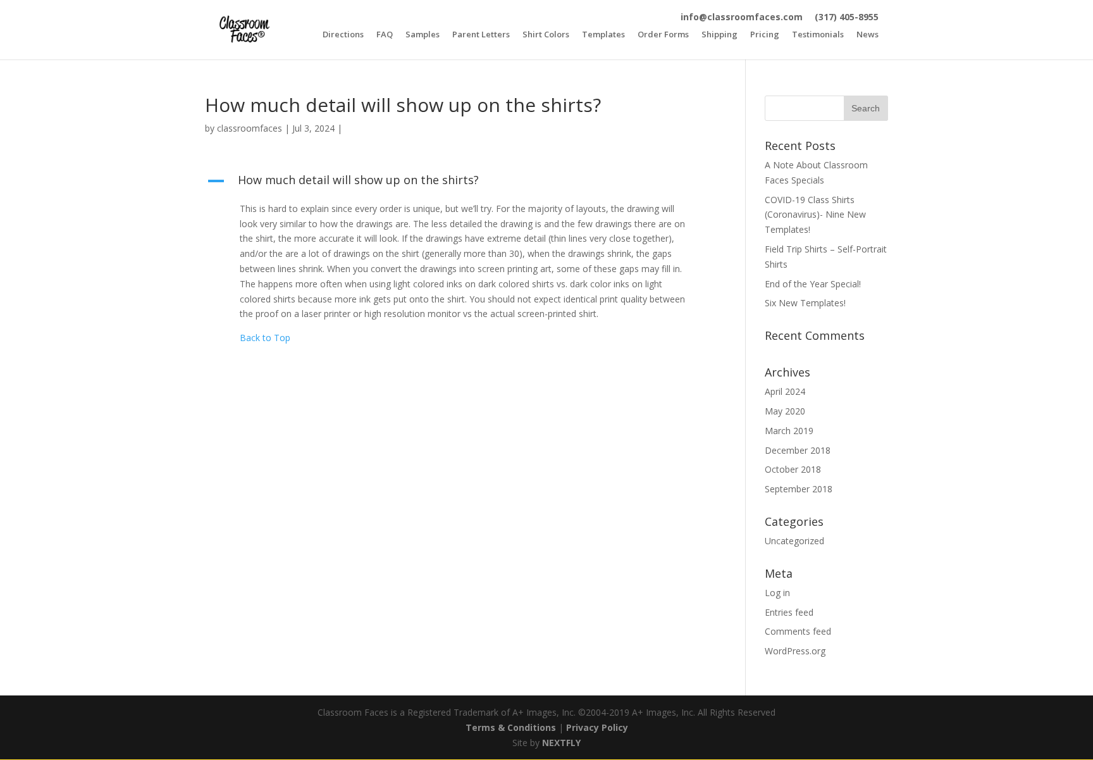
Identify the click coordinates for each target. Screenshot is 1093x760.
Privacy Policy (597, 727)
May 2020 (785, 411)
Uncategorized (794, 541)
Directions (343, 35)
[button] (456, 183)
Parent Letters (481, 35)
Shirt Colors (545, 35)
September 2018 (798, 489)
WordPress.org (795, 651)
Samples (422, 35)
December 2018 (798, 450)
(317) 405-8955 (847, 17)
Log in (777, 593)
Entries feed (789, 612)
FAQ (384, 35)
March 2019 (789, 431)
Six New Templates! (805, 303)
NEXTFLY (561, 743)
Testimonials (818, 35)
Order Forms (663, 35)
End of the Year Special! (813, 284)
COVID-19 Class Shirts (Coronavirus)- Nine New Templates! (815, 215)
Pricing (764, 35)
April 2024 (785, 391)
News (867, 35)
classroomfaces (249, 128)
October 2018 (793, 469)
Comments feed (798, 631)
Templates (603, 35)
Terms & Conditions (511, 727)
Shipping (719, 35)
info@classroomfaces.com (742, 17)
